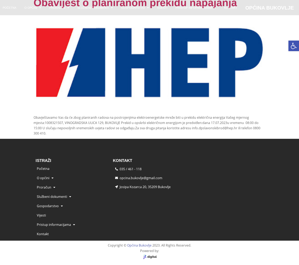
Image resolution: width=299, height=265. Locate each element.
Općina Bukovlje (139, 245)
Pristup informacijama (194, 7)
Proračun (57, 7)
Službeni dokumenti (93, 7)
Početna (43, 168)
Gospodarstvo (133, 7)
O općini (30, 7)
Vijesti (162, 7)
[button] (293, 46)
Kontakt (230, 7)
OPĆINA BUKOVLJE (269, 8)
